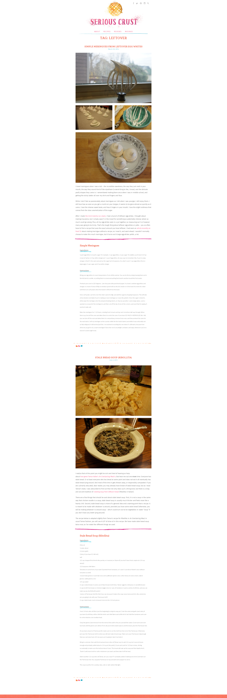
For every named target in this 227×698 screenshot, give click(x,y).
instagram (145, 3)
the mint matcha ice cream (95, 216)
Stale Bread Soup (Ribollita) (113, 357)
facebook (133, 3)
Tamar (90, 476)
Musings (129, 31)
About (97, 31)
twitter (137, 3)
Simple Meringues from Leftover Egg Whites (113, 46)
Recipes (107, 31)
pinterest (141, 3)
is (115, 476)
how (81, 476)
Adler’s (95, 476)
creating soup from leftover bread (106, 492)
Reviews (118, 31)
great (86, 476)
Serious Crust (114, 14)
